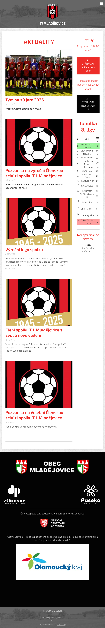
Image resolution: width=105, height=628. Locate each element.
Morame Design (52, 610)
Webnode (61, 624)
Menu (101, 3)
